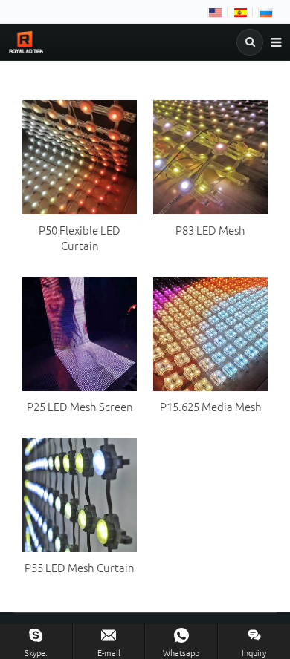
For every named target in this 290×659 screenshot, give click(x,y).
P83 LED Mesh (210, 229)
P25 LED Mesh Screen (80, 406)
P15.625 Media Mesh (211, 406)
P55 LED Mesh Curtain (80, 567)
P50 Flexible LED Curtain (79, 237)
